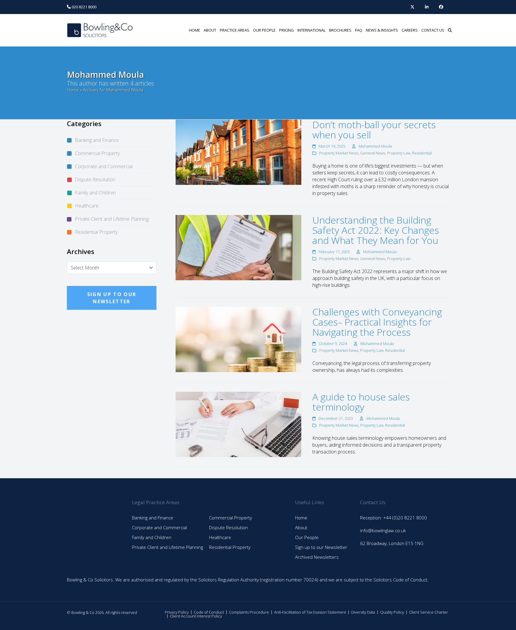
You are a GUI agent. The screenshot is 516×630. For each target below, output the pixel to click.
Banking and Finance (97, 140)
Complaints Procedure (249, 612)
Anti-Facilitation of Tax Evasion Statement (310, 612)
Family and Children (95, 192)
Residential (422, 153)
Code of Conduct (209, 612)
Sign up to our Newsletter (321, 547)
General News (372, 153)
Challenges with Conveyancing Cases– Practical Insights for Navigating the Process (377, 321)
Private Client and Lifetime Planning (112, 219)
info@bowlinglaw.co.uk (383, 530)
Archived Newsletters (317, 557)
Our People (307, 537)
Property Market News (338, 153)
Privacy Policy (177, 612)
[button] (450, 30)
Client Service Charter (428, 612)
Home (73, 90)
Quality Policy (392, 612)
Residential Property (96, 232)
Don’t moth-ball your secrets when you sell (374, 129)
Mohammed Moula (375, 146)
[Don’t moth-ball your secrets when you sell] (238, 151)
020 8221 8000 (83, 7)
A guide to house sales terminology (361, 401)
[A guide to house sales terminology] (238, 424)
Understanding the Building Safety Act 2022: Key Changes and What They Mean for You (375, 230)
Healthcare (87, 205)
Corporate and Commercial (104, 166)
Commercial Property (97, 153)
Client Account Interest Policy (196, 616)
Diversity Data (363, 612)
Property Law (398, 153)
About (301, 527)
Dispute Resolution (95, 179)
